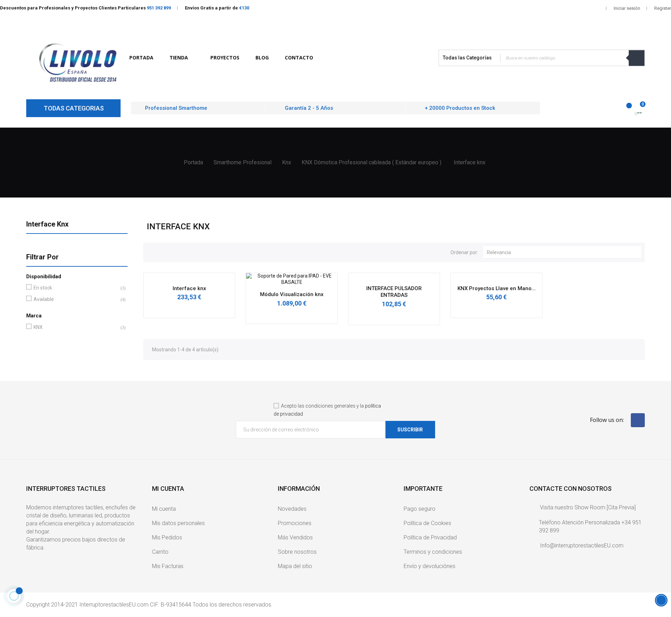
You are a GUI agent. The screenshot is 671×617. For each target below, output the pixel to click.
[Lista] (163, 251)
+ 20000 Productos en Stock (460, 108)
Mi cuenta (164, 508)
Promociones (294, 523)
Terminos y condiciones (433, 551)
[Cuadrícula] (152, 251)
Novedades (292, 508)
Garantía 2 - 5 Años (309, 108)
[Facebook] (638, 420)
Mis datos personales (178, 523)
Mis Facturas (167, 566)
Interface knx (47, 224)
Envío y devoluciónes (429, 566)
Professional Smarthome (176, 108)
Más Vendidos (295, 537)
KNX (75, 327)
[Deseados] (625, 109)
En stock (75, 287)
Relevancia (564, 252)
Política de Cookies (427, 523)
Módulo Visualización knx (292, 294)
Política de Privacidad (430, 537)
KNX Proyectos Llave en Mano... (496, 288)
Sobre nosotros (297, 551)
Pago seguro (419, 508)
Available (75, 299)
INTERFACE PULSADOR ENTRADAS (394, 292)
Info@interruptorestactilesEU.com (581, 545)
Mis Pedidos (167, 537)
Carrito (160, 551)
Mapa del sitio (295, 566)
